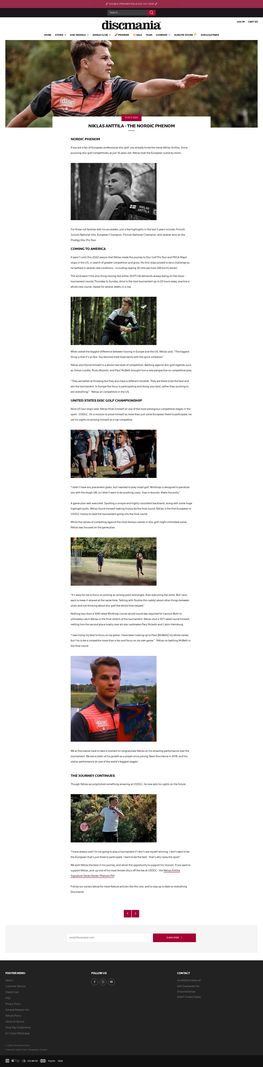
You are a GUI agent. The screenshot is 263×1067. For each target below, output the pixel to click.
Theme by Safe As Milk (16, 1050)
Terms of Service (14, 1022)
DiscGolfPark (210, 35)
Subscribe (172, 938)
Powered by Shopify (37, 1050)
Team (149, 35)
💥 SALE (137, 35)
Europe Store (183, 35)
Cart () (253, 22)
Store (59, 35)
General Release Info (17, 1010)
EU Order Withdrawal (17, 1033)
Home (47, 35)
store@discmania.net (189, 980)
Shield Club (100, 35)
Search (9, 980)
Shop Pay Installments (18, 1027)
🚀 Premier (122, 35)
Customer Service (15, 986)
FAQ (7, 998)
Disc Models (78, 35)
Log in (241, 22)
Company (161, 35)
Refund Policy (13, 1016)
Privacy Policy (13, 1004)
